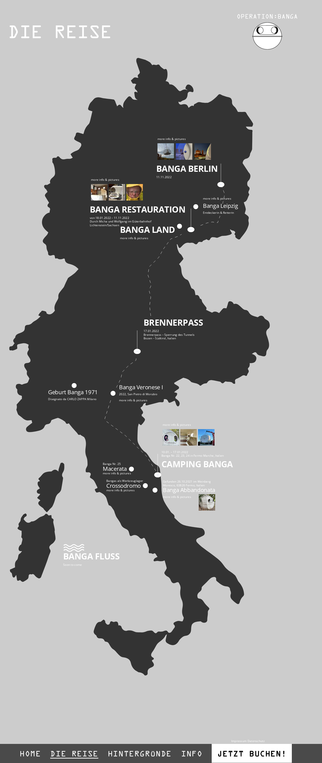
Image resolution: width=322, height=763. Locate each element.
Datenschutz (256, 741)
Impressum (239, 741)
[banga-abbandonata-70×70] (207, 496)
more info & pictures (171, 139)
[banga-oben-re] (267, 24)
